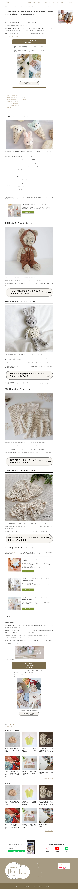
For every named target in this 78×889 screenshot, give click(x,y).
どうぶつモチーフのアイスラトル (14, 95)
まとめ (9, 107)
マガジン (45, 2)
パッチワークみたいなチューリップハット (16, 103)
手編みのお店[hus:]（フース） (12, 552)
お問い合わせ (69, 2)
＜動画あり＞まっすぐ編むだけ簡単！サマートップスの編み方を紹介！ (29, 750)
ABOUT (34, 2)
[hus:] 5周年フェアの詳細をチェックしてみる (29, 714)
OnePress (54, 886)
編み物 (11, 724)
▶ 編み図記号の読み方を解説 (11, 36)
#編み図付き (9, 726)
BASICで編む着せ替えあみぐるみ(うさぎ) (16, 99)
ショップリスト (52, 2)
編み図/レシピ (15, 724)
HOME (29, 2)
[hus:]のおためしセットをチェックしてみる (29, 83)
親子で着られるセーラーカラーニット (15, 101)
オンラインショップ (61, 2)
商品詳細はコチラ (28, 212)
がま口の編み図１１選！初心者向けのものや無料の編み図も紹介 (12, 750)
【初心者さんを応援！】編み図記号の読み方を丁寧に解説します (29, 773)
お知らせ (39, 2)
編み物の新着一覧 (48, 778)
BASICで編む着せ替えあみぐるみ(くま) (16, 97)
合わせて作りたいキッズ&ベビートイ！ (16, 105)
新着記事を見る (49, 831)
